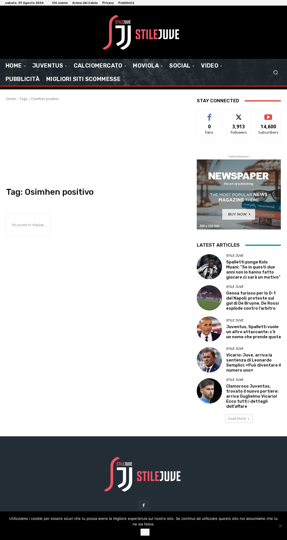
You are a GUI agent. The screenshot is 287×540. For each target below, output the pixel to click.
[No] (280, 526)
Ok (145, 532)
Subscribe (268, 114)
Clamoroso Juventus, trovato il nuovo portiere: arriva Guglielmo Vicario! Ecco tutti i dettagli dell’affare (252, 396)
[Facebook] (143, 505)
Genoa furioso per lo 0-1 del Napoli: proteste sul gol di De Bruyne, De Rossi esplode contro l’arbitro (252, 301)
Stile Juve (235, 255)
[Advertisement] (96, 143)
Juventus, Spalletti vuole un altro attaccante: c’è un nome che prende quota (253, 331)
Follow (239, 114)
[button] (275, 72)
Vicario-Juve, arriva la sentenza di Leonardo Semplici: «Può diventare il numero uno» (253, 363)
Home (11, 98)
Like (209, 114)
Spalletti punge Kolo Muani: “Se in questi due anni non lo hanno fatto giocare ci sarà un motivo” (253, 269)
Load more (237, 418)
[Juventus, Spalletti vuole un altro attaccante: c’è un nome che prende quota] (209, 329)
